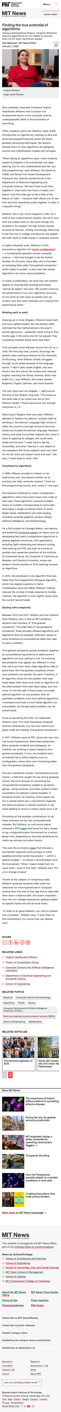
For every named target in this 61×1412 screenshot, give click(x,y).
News (33, 1369)
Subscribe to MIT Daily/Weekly (20, 1317)
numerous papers (28, 532)
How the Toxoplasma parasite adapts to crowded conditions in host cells (42, 1177)
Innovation (7, 1365)
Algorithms (8, 1003)
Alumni (5, 1374)
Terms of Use (9, 1300)
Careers (34, 1399)
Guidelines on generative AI (18, 1347)
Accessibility (17, 1402)
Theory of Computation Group (22, 962)
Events (17, 1399)
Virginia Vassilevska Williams (21, 957)
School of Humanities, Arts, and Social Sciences (32, 1267)
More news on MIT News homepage (22, 1212)
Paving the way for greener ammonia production (41, 1119)
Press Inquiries (40, 1300)
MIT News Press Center (44, 1292)
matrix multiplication (43, 249)
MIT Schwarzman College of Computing (28, 1281)
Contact (43, 1399)
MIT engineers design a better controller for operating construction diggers (39, 1141)
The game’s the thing (37, 1155)
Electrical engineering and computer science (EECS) (29, 1016)
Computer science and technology (33, 997)
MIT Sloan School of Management (24, 1272)
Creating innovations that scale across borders (40, 1195)
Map (10, 1399)
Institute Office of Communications (33, 1246)
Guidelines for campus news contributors (26, 1340)
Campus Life (8, 1369)
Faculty (31, 1003)
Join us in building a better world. (20, 1382)
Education (7, 1361)
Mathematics (35, 1021)
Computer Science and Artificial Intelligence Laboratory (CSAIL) (25, 1009)
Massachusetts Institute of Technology (22, 1392)
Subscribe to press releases (18, 1325)
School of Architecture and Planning (26, 1258)
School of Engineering (18, 983)
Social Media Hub (10, 1406)
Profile (21, 1003)
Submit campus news (14, 1332)
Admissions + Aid (39, 1365)
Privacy (5, 1402)
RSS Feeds (37, 1305)
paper (24, 828)
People (25, 1399)
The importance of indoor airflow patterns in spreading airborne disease (42, 1101)
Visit (4, 1399)
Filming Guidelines (13, 1305)
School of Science (16, 1276)
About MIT (35, 1374)
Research (7, 997)
